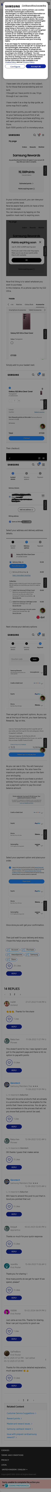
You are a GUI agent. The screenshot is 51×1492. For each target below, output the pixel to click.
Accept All (36, 67)
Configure (15, 67)
